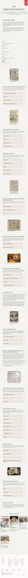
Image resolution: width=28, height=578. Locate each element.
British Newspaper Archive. (7, 333)
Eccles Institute (10, 482)
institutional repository (20, 305)
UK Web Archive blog (20, 304)
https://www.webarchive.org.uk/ (8, 304)
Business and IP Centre (9, 365)
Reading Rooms (21, 331)
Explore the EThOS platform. (8, 507)
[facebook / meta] (21, 575)
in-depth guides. (19, 28)
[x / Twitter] (19, 575)
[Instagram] (23, 575)
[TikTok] (26, 575)
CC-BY (4, 574)
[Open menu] (26, 576)
